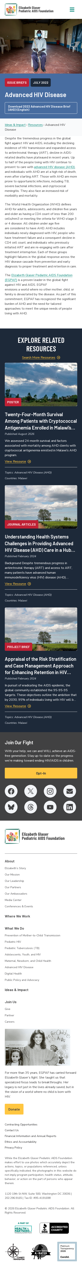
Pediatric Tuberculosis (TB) (22, 948)
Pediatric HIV (13, 942)
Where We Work (17, 916)
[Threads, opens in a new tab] (30, 807)
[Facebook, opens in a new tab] (11, 791)
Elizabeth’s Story (15, 868)
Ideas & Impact (15, 125)
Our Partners (13, 887)
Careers (10, 1022)
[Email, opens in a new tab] (69, 791)
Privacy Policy (13, 1148)
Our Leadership (14, 881)
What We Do (14, 928)
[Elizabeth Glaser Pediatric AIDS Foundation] (34, 836)
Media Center (13, 900)
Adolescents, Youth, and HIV (23, 954)
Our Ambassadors (16, 894)
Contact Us (12, 1130)
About (10, 861)
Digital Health (13, 974)
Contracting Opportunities (21, 1124)
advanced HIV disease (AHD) (54, 167)
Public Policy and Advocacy (22, 980)
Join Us (11, 1002)
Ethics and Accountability (20, 1142)
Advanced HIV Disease (19, 967)
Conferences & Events (19, 906)
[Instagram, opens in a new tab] (50, 791)
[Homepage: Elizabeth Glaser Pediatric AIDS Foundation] (19, 9)
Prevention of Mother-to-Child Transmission (32, 935)
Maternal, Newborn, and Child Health (28, 961)
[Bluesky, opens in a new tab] (11, 807)
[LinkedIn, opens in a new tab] (69, 807)
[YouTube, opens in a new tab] (50, 807)
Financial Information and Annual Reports (30, 1136)
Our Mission (12, 874)
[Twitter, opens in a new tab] (30, 791)
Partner (9, 1015)
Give (7, 1009)
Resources (35, 125)
